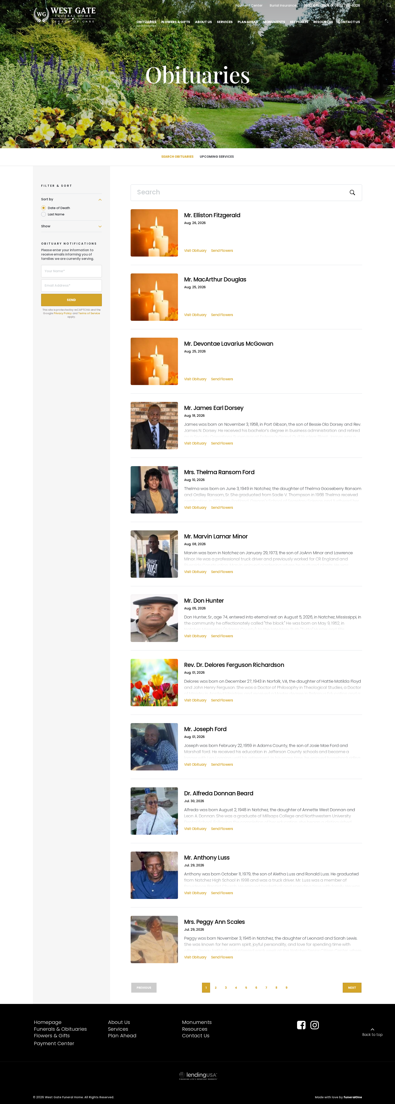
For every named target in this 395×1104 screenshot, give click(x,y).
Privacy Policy (63, 313)
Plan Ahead (122, 1035)
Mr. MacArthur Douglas (215, 279)
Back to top (372, 1034)
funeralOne (353, 1097)
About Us (119, 1022)
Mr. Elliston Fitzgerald (212, 215)
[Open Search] (389, 5)
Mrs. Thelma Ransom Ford (219, 472)
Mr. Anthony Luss (207, 858)
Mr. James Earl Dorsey (213, 408)
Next (352, 988)
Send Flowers (222, 251)
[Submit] (352, 192)
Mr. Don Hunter (204, 601)
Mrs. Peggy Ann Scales (214, 922)
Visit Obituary (195, 251)
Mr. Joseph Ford (205, 729)
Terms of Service (89, 313)
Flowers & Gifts (52, 1035)
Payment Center (54, 1043)
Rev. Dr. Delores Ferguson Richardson (234, 665)
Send (71, 300)
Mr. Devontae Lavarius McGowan (228, 344)
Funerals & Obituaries (60, 1029)
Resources (194, 1029)
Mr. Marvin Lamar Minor (216, 536)
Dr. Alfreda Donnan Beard (218, 793)
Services (118, 1029)
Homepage (48, 1022)
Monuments (197, 1022)
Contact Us (195, 1035)
